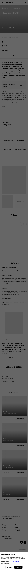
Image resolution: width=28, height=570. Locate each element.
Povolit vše (18, 567)
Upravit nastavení (5, 563)
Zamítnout (9, 567)
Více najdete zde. (16, 561)
